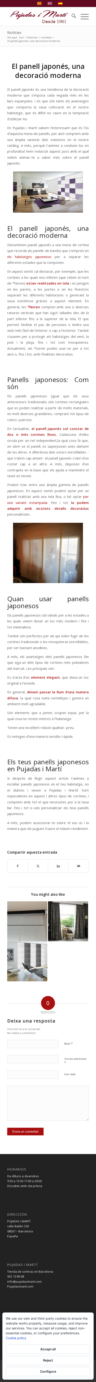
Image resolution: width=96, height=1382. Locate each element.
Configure (48, 1371)
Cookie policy (16, 1338)
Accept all (48, 1349)
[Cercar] (71, 16)
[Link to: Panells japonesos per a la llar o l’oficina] (27, 961)
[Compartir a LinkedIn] (58, 865)
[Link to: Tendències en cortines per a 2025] (27, 921)
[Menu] (82, 16)
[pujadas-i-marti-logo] (39, 16)
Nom (68, 1043)
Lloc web (69, 1074)
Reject (48, 1360)
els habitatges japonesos (29, 256)
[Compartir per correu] (79, 865)
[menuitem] (71, 16)
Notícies (14, 32)
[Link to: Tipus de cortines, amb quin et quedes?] (68, 921)
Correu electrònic (75, 1061)
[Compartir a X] (38, 865)
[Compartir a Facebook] (17, 865)
